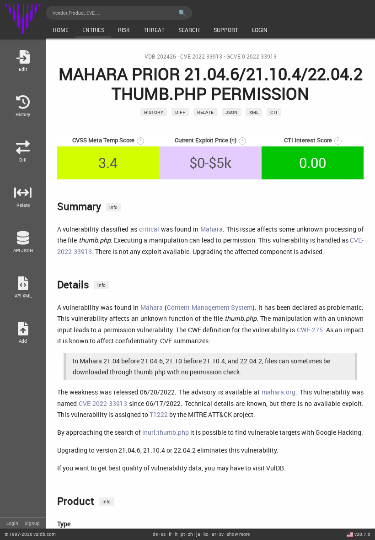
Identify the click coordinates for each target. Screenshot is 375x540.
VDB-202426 (160, 56)
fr (170, 534)
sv (221, 534)
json (231, 112)
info (113, 207)
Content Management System (210, 307)
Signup (32, 523)
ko (206, 534)
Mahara (211, 229)
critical (149, 229)
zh (190, 534)
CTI (273, 112)
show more (238, 534)
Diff (180, 112)
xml (253, 112)
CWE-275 (310, 329)
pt (183, 534)
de (155, 534)
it (176, 534)
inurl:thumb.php (165, 432)
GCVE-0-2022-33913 (251, 56)
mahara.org (278, 392)
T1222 (159, 414)
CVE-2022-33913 (201, 56)
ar (214, 534)
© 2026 (30, 534)
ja (198, 534)
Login (12, 523)
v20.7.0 (362, 534)
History (153, 112)
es (163, 534)
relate (205, 112)
